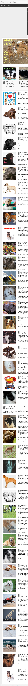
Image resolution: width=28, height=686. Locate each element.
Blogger (17, 685)
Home (9, 5)
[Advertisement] (14, 22)
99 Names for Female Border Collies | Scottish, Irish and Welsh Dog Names (10, 84)
